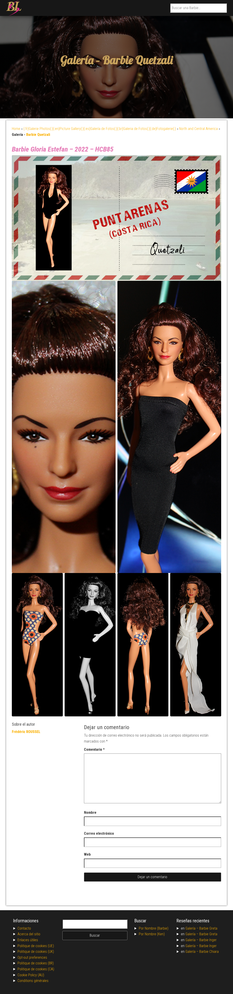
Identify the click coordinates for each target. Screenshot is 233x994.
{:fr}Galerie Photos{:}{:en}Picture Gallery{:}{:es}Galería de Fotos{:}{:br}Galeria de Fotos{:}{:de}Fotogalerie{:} (99, 129)
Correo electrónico (99, 833)
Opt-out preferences (32, 957)
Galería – (192, 928)
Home (16, 129)
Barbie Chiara (209, 951)
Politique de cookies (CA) (36, 969)
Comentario (94, 749)
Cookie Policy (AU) (31, 975)
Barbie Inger (208, 940)
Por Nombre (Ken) (152, 934)
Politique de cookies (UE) (36, 946)
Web (87, 854)
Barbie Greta (208, 928)
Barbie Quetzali (138, 60)
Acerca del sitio (29, 934)
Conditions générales (33, 981)
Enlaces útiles (28, 940)
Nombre (90, 812)
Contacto (24, 928)
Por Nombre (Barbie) (153, 928)
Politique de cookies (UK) (36, 951)
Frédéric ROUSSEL (26, 732)
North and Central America (198, 129)
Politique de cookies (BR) (36, 963)
